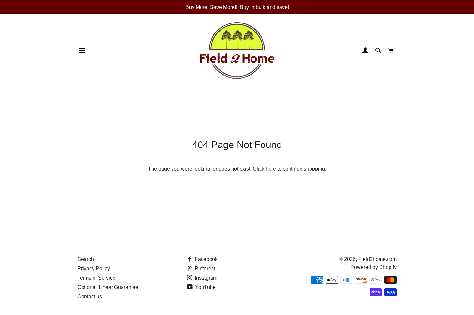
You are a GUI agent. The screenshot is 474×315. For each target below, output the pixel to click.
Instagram (205, 278)
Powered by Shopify (374, 267)
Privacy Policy (93, 268)
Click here (264, 168)
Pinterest (204, 268)
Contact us (89, 296)
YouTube (205, 287)
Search (85, 259)
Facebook (205, 259)
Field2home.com (377, 259)
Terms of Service (96, 278)
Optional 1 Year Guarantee (107, 287)
